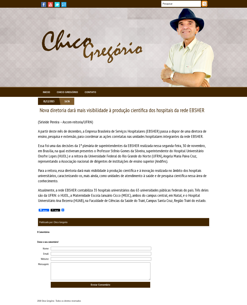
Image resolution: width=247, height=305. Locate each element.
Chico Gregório (67, 92)
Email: (46, 253)
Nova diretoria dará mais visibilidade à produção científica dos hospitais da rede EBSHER (122, 110)
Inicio (46, 92)
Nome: (46, 248)
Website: (45, 259)
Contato (90, 92)
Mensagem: (43, 264)
